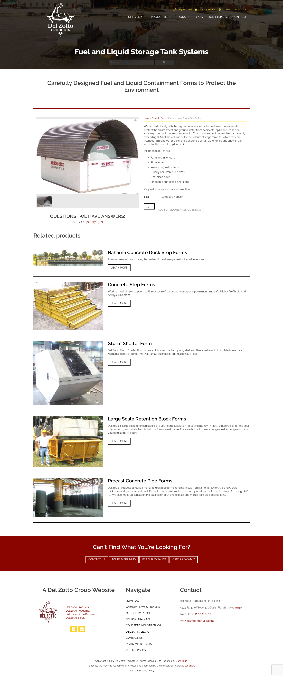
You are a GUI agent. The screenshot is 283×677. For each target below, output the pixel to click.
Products (159, 17)
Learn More (119, 267)
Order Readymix (183, 559)
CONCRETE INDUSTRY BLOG (143, 625)
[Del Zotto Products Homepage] (60, 19)
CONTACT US (134, 637)
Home (147, 118)
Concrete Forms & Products (143, 606)
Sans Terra (181, 660)
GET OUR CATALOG (138, 613)
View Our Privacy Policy (141, 670)
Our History (217, 17)
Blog (199, 17)
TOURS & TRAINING (138, 619)
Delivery (135, 17)
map (238, 607)
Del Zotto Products (77, 607)
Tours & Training (124, 559)
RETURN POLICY (136, 650)
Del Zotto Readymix (78, 610)
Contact (239, 17)
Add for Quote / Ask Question (179, 209)
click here (190, 665)
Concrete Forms (159, 118)
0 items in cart (207, 9)
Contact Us (96, 559)
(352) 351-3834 (184, 9)
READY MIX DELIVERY (139, 644)
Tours (181, 17)
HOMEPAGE (133, 600)
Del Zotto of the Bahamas (81, 614)
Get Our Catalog (154, 559)
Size (146, 196)
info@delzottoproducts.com (197, 620)
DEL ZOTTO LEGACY (138, 631)
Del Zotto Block (75, 617)
